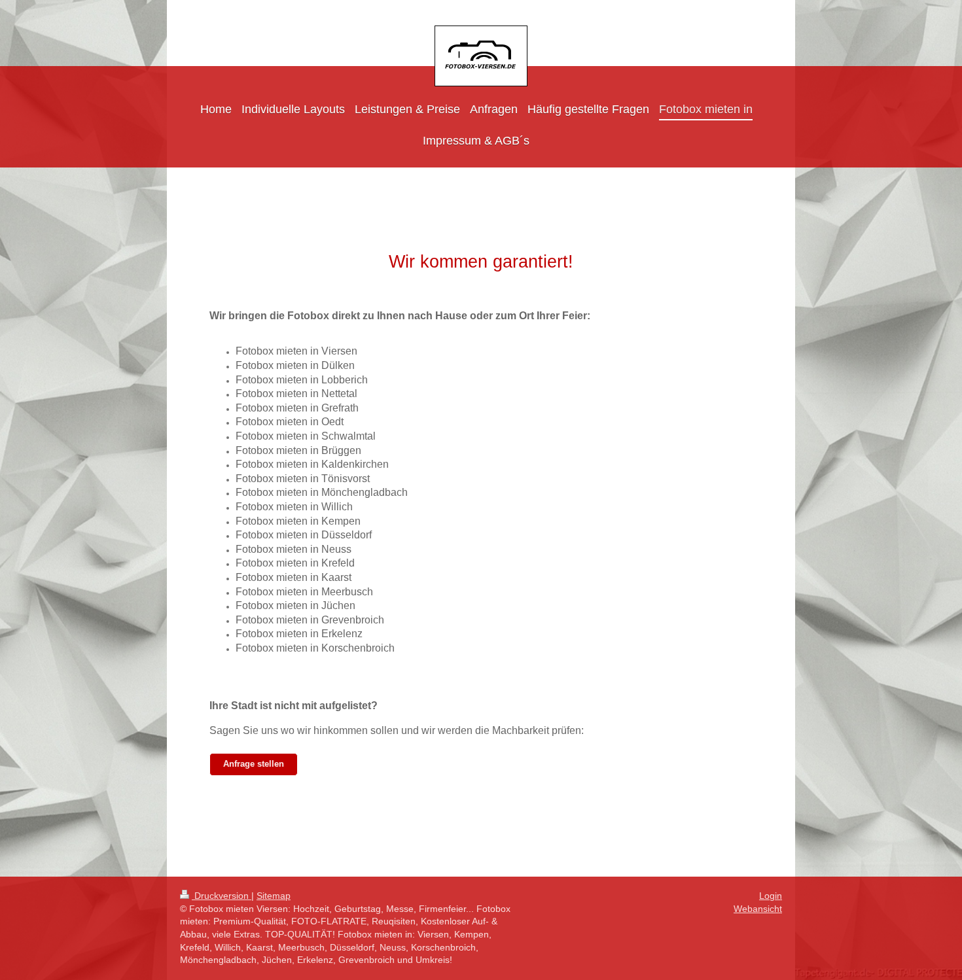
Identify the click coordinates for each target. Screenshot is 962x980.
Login (770, 895)
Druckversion (221, 895)
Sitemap (274, 895)
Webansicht (758, 908)
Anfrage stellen (253, 764)
